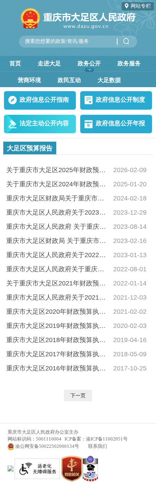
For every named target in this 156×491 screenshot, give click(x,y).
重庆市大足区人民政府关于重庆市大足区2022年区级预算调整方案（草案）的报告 (57, 269)
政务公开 (89, 63)
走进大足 (49, 63)
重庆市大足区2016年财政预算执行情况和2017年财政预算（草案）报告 (57, 368)
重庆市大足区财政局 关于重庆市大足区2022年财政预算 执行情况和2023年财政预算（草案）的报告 (57, 240)
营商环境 (29, 80)
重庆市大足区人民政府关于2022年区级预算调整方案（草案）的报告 (57, 255)
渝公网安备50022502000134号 (47, 446)
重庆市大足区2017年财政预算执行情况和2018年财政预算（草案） (57, 354)
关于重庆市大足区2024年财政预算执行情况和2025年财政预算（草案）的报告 (57, 184)
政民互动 (69, 80)
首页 (15, 63)
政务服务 (129, 63)
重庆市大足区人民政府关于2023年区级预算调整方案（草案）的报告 (57, 212)
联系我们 (97, 446)
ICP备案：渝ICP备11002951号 (96, 439)
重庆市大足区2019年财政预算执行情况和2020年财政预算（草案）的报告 (57, 325)
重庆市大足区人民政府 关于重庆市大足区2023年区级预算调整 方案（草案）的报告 (57, 226)
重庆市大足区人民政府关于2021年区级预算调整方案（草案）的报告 (57, 297)
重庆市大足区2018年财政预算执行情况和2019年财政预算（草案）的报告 (57, 340)
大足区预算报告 (30, 148)
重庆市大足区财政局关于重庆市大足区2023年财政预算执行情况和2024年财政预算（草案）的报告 (57, 198)
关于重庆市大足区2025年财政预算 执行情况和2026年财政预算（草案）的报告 (57, 170)
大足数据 (109, 80)
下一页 (78, 395)
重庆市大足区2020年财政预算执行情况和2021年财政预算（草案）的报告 (57, 311)
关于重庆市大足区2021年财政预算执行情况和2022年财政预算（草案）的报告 (57, 283)
